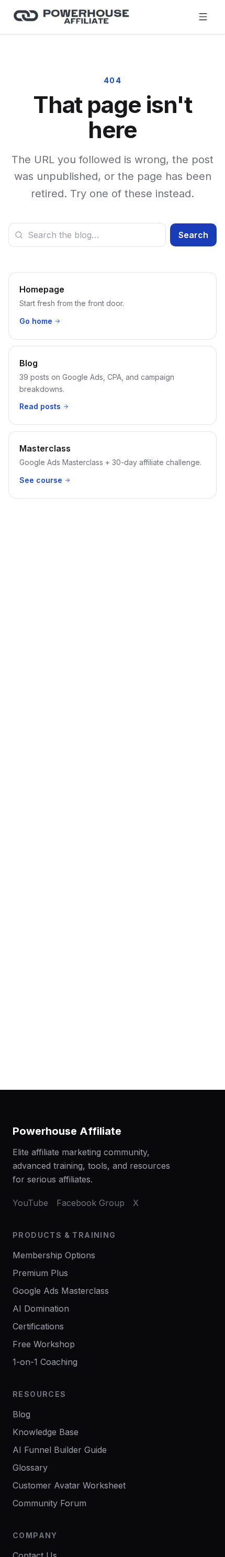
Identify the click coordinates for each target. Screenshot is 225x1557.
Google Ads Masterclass (61, 1290)
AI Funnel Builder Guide (60, 1450)
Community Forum (49, 1503)
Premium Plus (40, 1273)
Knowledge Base (45, 1432)
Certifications (38, 1326)
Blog (21, 1414)
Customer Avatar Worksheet (69, 1485)
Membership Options (54, 1255)
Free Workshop (44, 1344)
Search (193, 235)
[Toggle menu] (203, 16)
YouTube (30, 1203)
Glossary (30, 1467)
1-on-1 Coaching (45, 1362)
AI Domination (41, 1308)
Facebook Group (91, 1203)
